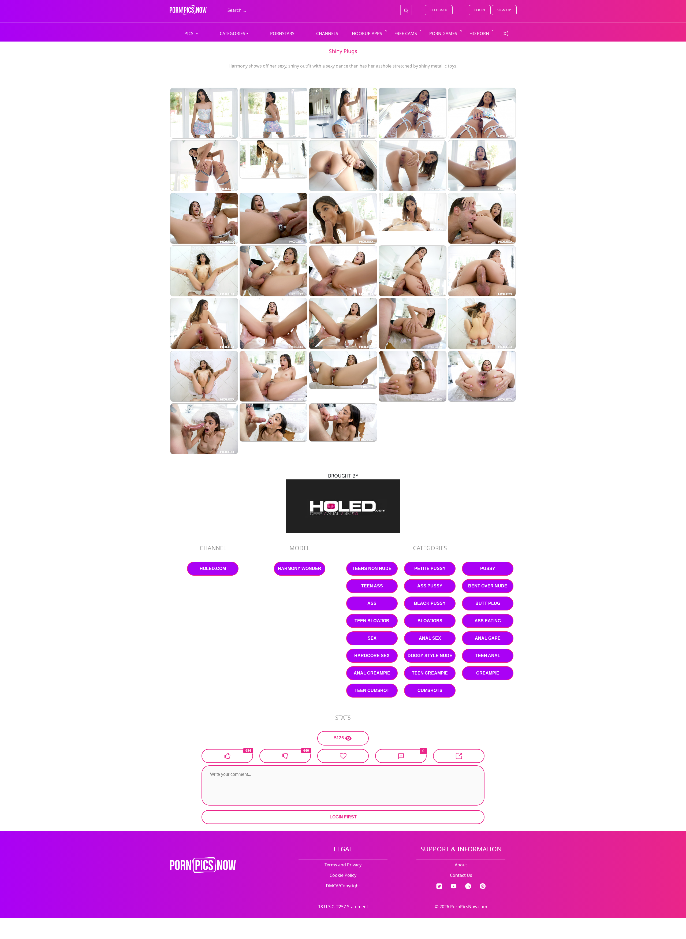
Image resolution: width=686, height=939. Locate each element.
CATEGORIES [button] (232, 33)
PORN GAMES (443, 33)
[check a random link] (505, 33)
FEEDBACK (438, 10)
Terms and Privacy (343, 865)
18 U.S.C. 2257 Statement (343, 907)
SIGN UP (504, 10)
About (461, 865)
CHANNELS (327, 33)
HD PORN (479, 33)
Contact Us (461, 875)
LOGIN (479, 10)
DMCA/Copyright (343, 886)
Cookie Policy (343, 875)
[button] (401, 756)
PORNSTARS (282, 33)
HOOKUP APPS (367, 33)
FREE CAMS (405, 33)
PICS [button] (189, 33)
